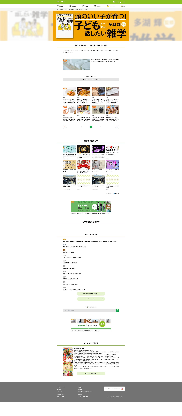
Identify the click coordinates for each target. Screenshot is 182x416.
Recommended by (110, 193)
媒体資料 (80, 394)
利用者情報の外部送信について (85, 392)
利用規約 (59, 389)
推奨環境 (80, 389)
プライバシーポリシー (62, 387)
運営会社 (80, 387)
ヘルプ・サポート (61, 392)
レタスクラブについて (83, 396)
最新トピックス (60, 396)
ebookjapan (86, 79)
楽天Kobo (98, 79)
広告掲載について (61, 394)
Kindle (92, 79)
